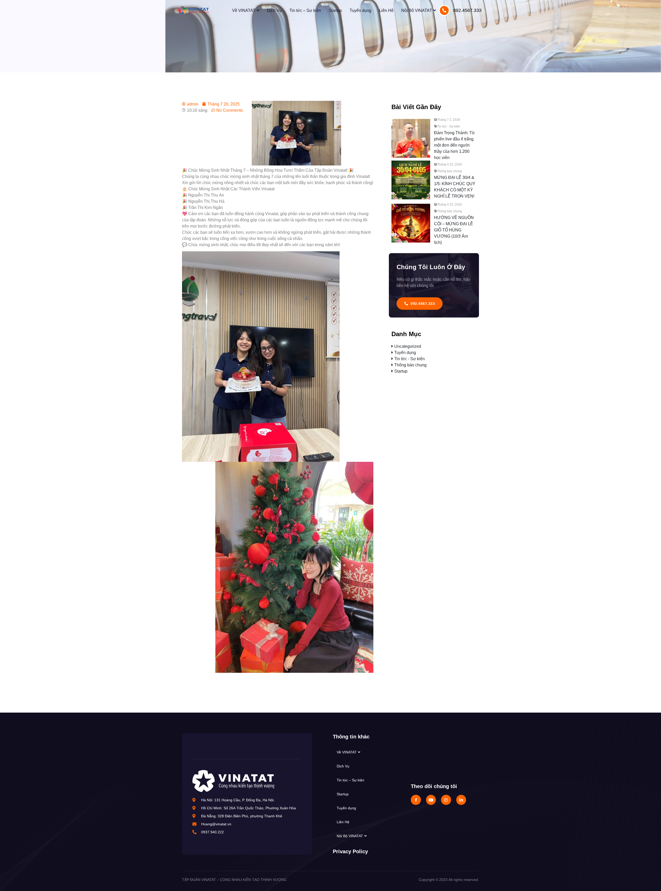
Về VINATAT (243, 10)
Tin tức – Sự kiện (305, 10)
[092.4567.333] (444, 10)
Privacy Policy (350, 851)
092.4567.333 (467, 10)
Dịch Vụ (274, 10)
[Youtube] (431, 800)
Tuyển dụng (360, 10)
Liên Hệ (386, 10)
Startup (335, 10)
